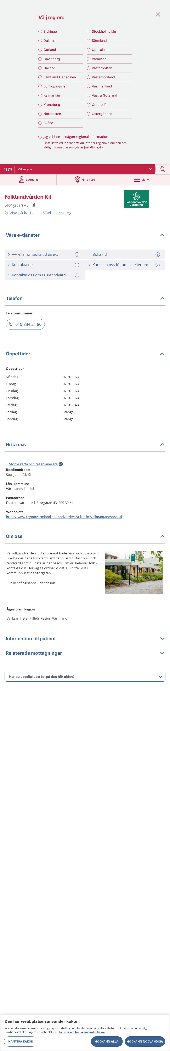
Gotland (50, 50)
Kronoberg (52, 105)
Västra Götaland (104, 95)
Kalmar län (52, 95)
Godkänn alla (106, 1041)
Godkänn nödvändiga (145, 1041)
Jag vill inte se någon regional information (76, 136)
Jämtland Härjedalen (60, 77)
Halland (49, 68)
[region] (85, 1033)
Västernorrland (103, 77)
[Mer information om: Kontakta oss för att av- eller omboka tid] (158, 265)
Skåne (48, 123)
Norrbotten (52, 114)
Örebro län (100, 105)
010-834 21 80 (28, 324)
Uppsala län (101, 50)
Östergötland (102, 114)
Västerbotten (102, 68)
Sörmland (99, 40)
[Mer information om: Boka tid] (158, 255)
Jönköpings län (55, 86)
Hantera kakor (20, 1041)
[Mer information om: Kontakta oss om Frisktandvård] (77, 275)
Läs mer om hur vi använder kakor (82, 1032)
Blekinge (50, 31)
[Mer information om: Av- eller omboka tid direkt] (77, 255)
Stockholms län (104, 31)
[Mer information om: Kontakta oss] (77, 265)
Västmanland (102, 86)
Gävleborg (52, 59)
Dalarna (50, 40)
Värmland (99, 59)
